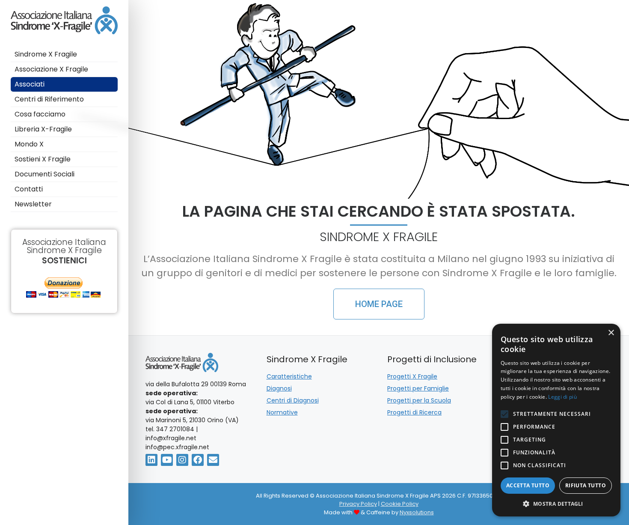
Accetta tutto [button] (527, 485)
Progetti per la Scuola (419, 400)
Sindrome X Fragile (46, 54)
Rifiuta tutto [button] (585, 485)
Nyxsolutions (417, 512)
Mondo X (30, 144)
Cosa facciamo (41, 114)
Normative (282, 412)
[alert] (556, 420)
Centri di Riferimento (49, 99)
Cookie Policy (399, 504)
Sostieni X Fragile (43, 159)
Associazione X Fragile (51, 69)
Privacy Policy (358, 504)
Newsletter (33, 204)
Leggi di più (562, 396)
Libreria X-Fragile (43, 129)
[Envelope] (213, 460)
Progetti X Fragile (412, 376)
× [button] (611, 333)
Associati (30, 84)
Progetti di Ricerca (414, 412)
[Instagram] (182, 460)
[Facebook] (198, 460)
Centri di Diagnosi (293, 400)
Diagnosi (279, 388)
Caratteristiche (289, 376)
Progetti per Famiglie (418, 388)
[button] (556, 503)
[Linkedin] (151, 460)
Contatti (30, 189)
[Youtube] (167, 460)
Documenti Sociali (44, 174)
